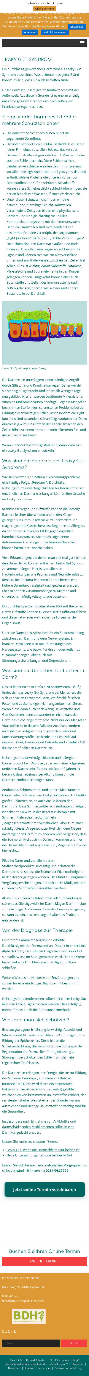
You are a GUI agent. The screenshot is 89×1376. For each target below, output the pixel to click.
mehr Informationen (54, 32)
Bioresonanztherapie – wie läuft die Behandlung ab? (36, 1364)
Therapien (14, 1368)
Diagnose (77, 1364)
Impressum (43, 1368)
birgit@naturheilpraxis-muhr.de (23, 1300)
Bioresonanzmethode (54, 1009)
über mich (16, 1360)
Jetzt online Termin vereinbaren (44, 1189)
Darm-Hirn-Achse (28, 632)
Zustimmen (77, 26)
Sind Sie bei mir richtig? (64, 1360)
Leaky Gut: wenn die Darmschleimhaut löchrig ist (42, 1150)
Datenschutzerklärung (68, 1368)
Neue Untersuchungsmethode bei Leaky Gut (39, 1155)
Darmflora (32, 138)
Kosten (29, 1368)
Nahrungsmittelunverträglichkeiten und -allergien (38, 757)
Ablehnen (30, 32)
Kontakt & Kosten (36, 1360)
